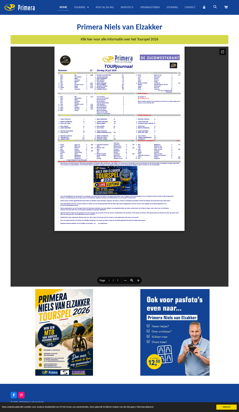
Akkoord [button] (226, 407)
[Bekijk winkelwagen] (226, 7)
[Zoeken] (215, 7)
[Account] (204, 7)
